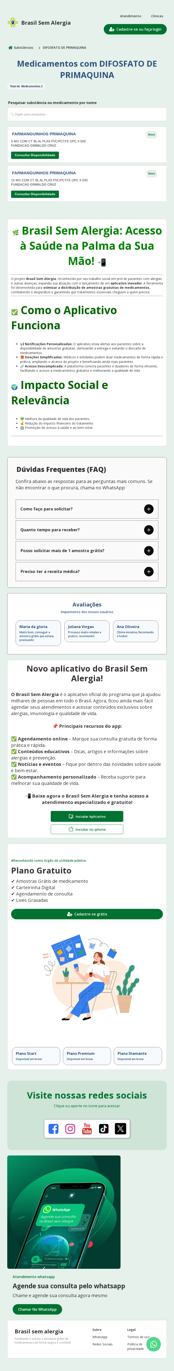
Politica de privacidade (135, 1346)
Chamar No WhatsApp (37, 1309)
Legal (131, 1329)
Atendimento (130, 16)
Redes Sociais (102, 1344)
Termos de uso (138, 1337)
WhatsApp (99, 1337)
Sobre (97, 1329)
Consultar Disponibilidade (35, 155)
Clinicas (157, 16)
